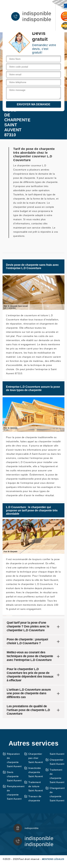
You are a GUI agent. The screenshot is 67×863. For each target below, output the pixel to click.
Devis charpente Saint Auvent (14, 776)
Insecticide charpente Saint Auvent (35, 772)
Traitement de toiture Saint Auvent (35, 786)
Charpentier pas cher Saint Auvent (35, 758)
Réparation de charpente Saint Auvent (14, 760)
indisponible (36, 13)
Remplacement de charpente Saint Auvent (14, 792)
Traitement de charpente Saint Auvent (57, 776)
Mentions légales (53, 859)
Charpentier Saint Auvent (57, 761)
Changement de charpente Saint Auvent (57, 794)
